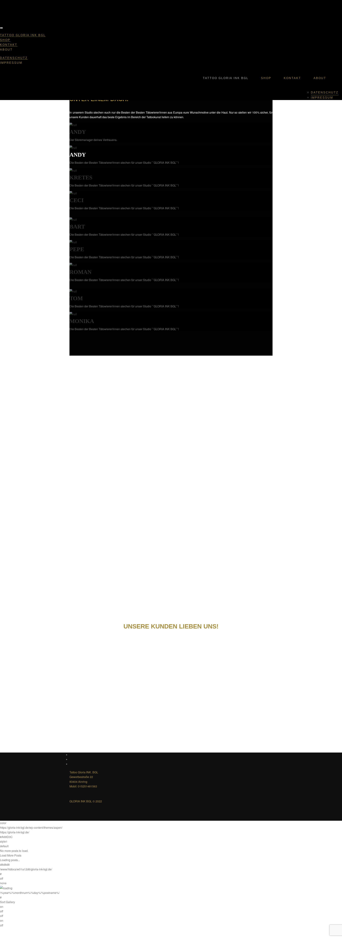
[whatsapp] (70, 764)
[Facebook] (70, 755)
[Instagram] (70, 759)
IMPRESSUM (11, 62)
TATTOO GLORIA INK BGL (23, 35)
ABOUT (6, 49)
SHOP (5, 39)
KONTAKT (8, 44)
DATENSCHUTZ (14, 57)
